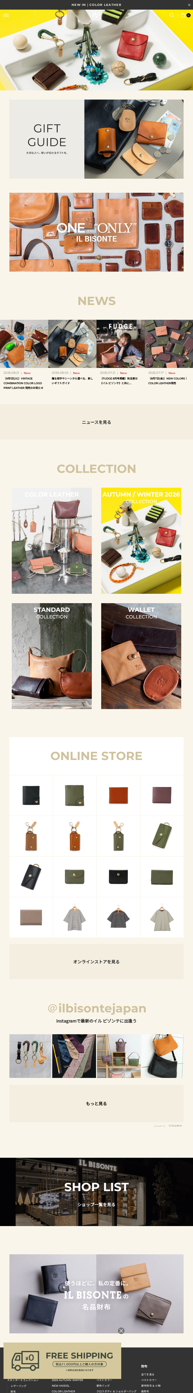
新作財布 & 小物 (151, 1385)
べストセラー (149, 1380)
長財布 (145, 1391)
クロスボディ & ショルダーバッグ (116, 1391)
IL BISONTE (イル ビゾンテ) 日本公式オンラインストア (96, 16)
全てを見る (147, 1374)
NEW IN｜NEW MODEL (96, 5)
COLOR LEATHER (63, 1391)
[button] (88, 84)
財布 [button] (144, 1366)
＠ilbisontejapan (97, 1008)
